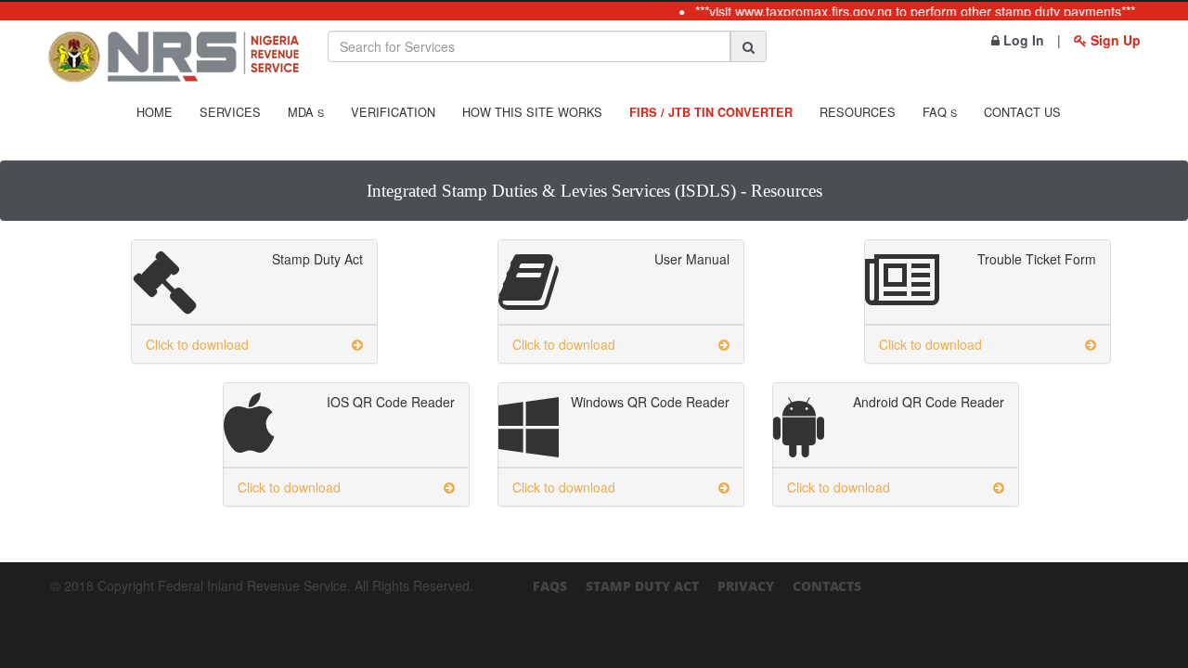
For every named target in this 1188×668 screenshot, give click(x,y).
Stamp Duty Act (642, 586)
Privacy (745, 586)
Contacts (827, 586)
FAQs (550, 586)
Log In (1022, 40)
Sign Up (1114, 40)
